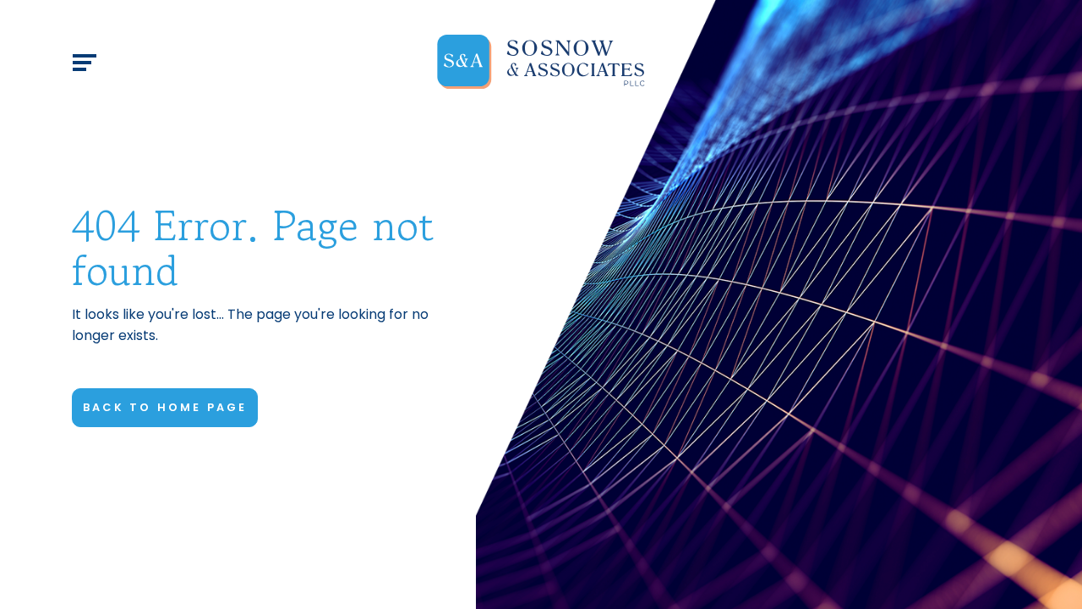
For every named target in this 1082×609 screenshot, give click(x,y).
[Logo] (541, 62)
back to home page (165, 407)
